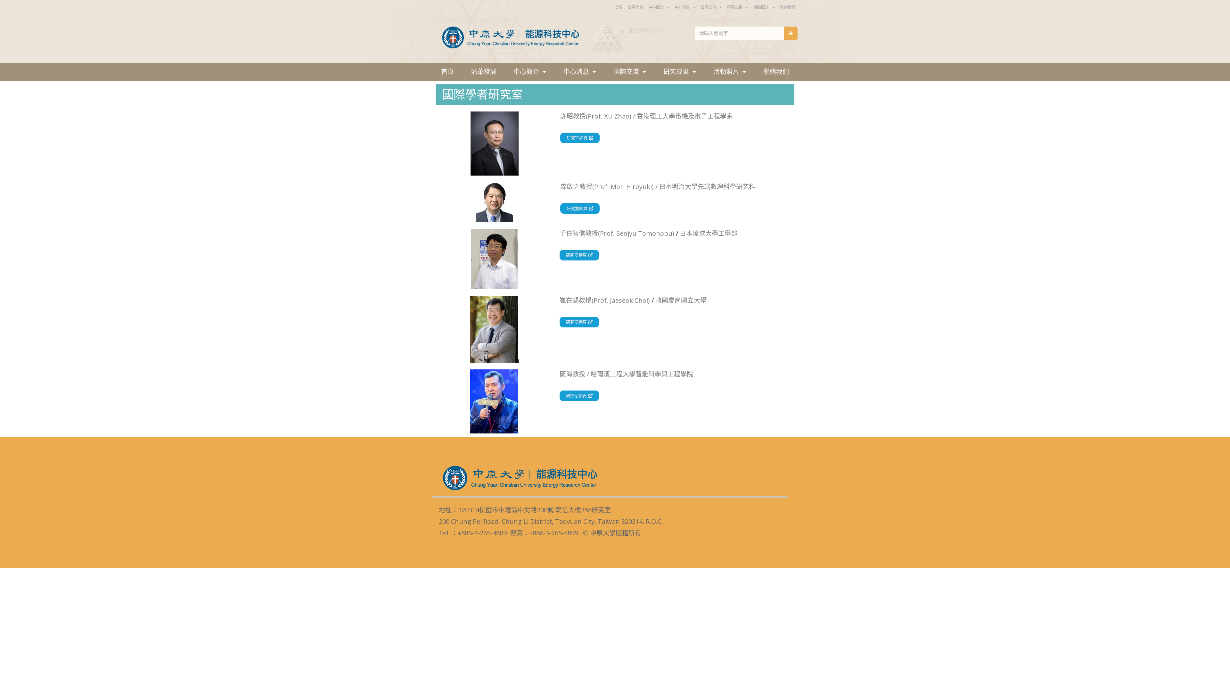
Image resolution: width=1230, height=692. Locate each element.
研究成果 (734, 7)
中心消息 (682, 7)
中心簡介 (656, 7)
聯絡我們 (787, 7)
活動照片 (761, 7)
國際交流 (708, 7)
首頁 (619, 7)
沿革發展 (635, 7)
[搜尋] (791, 33)
